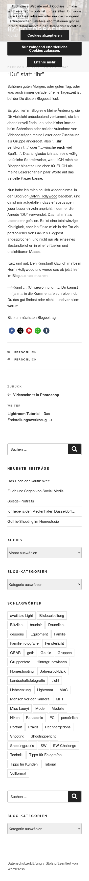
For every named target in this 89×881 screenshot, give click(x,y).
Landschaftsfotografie (27, 680)
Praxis (33, 726)
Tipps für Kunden (24, 764)
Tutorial (50, 764)
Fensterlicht (54, 643)
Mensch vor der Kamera (29, 698)
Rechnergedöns (58, 726)
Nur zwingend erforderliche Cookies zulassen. (44, 48)
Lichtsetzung (20, 689)
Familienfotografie (24, 643)
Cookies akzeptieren (44, 35)
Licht (55, 680)
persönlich (25, 359)
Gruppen (65, 652)
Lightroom (45, 689)
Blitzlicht (16, 624)
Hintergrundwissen (52, 661)
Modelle (58, 708)
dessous (17, 633)
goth (30, 652)
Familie (60, 633)
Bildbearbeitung (51, 615)
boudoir (36, 624)
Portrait (16, 726)
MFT (60, 698)
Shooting (17, 736)
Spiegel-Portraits (20, 500)
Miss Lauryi (19, 708)
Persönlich (25, 352)
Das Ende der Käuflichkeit (28, 480)
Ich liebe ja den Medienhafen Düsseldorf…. (41, 511)
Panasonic (34, 717)
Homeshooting (22, 671)
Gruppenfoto (20, 661)
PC (52, 717)
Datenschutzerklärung (24, 863)
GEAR (15, 652)
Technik (16, 754)
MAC (64, 689)
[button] (12, 331)
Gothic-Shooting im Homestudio (33, 521)
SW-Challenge (64, 745)
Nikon (15, 717)
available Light (21, 615)
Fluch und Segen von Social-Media (35, 490)
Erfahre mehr (44, 61)
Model (40, 708)
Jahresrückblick (53, 671)
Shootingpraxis (22, 745)
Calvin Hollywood (43, 195)
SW (43, 745)
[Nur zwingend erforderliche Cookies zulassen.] (82, 36)
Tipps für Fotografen (45, 754)
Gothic (46, 652)
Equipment (39, 633)
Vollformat (18, 773)
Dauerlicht (56, 624)
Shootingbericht (43, 736)
